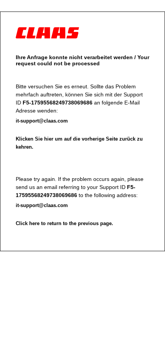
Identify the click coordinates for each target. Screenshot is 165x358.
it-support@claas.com (42, 121)
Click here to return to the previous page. (64, 223)
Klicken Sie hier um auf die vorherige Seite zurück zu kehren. (79, 143)
